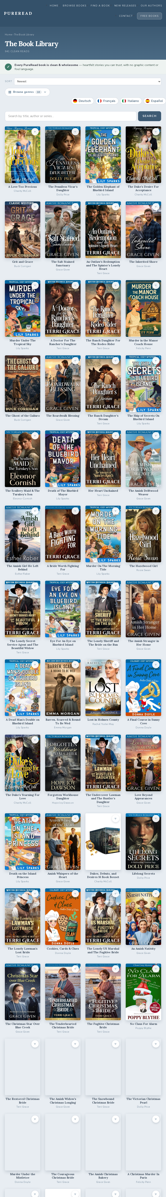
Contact (126, 16)
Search (150, 116)
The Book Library (24, 34)
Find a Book (100, 5)
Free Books (149, 16)
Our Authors (151, 5)
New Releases (125, 5)
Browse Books (74, 5)
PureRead (18, 13)
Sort (8, 81)
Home (54, 5)
